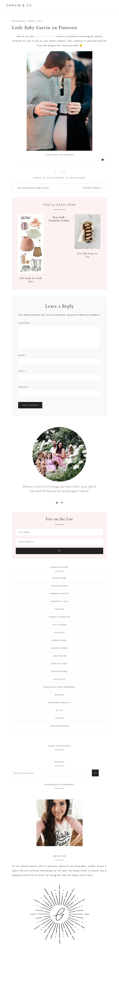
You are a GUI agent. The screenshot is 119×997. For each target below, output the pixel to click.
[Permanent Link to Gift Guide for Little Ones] (31, 273)
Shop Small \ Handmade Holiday (59, 219)
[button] (110, 5)
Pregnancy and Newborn (59, 687)
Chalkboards (59, 586)
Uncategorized (59, 726)
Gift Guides (59, 625)
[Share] (54, 171)
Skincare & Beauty (59, 703)
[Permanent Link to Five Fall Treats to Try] (87, 248)
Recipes (59, 695)
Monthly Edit (59, 664)
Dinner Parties (59, 594)
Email (22, 371)
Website (23, 387)
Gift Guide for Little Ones (30, 280)
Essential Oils (59, 601)
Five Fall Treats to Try (87, 255)
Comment (24, 323)
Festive (59, 609)
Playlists (59, 679)
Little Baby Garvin (45, 36)
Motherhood (19, 21)
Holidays (59, 632)
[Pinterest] (62, 502)
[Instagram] (57, 502)
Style (59, 710)
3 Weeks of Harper (92, 187)
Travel (59, 718)
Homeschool (59, 640)
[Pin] (63, 171)
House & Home (59, 648)
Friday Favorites (59, 617)
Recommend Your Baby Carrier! (33, 187)
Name (22, 355)
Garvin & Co (19, 5)
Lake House (59, 656)
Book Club (59, 578)
